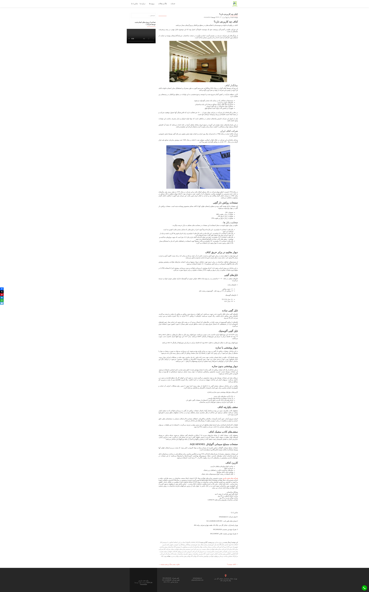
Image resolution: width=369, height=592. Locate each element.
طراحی (224, 551)
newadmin (207, 17)
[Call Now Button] (364, 588)
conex (193, 542)
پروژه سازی (218, 542)
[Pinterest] (2, 294)
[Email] (2, 303)
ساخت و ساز (212, 547)
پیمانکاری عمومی (179, 544)
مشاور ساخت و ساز (225, 556)
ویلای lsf (193, 556)
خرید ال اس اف (222, 547)
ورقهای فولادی (214, 556)
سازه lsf (235, 549)
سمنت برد (202, 549)
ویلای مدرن (175, 556)
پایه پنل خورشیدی (213, 544)
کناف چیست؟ (232, 564)
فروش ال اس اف (197, 551)
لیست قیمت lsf (208, 554)
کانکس (233, 554)
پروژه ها (151, 3)
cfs (189, 542)
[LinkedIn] (2, 297)
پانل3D (221, 544)
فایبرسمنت (217, 551)
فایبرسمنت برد (209, 551)
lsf (196, 542)
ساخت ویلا (203, 547)
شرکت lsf (167, 549)
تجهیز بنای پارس (168, 544)
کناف (216, 554)
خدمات (173, 3)
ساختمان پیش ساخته (166, 547)
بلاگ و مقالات (162, 3)
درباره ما (142, 3)
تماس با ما (134, 3)
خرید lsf (229, 547)
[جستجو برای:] (143, 15)
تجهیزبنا (235, 547)
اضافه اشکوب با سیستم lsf (168, 542)
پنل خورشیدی (195, 544)
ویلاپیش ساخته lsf (202, 556)
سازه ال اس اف (227, 549)
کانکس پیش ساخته (224, 554)
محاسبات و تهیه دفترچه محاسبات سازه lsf (184, 554)
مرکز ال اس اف (165, 554)
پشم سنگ (203, 544)
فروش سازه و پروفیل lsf (183, 551)
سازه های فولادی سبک (214, 549)
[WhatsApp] (2, 300)
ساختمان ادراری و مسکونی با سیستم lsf (186, 547)
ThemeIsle (143, 584)
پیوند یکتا (164, 556)
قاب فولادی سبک (169, 551)
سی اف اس (195, 549)
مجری (201, 554)
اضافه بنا (235, 544)
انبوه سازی (228, 544)
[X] (2, 291)
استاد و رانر (181, 542)
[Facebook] (2, 288)
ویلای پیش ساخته (184, 556)
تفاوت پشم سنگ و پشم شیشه (169, 564)
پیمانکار (188, 544)
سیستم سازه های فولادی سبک (180, 549)
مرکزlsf (235, 556)
